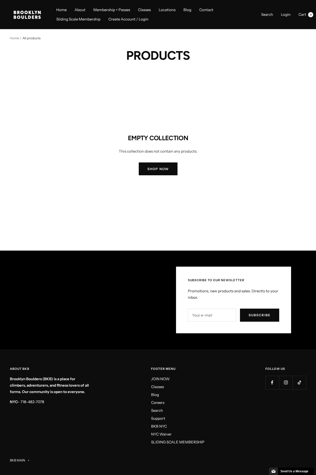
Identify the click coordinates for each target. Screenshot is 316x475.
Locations (167, 9)
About (80, 9)
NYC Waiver (161, 434)
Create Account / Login (128, 19)
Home (61, 9)
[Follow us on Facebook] (272, 382)
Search (267, 14)
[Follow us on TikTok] (299, 382)
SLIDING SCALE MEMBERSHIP (177, 442)
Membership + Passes (111, 9)
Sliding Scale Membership (78, 19)
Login (286, 14)
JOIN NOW (160, 378)
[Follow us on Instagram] (286, 382)
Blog (187, 9)
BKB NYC (159, 426)
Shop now (158, 169)
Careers (157, 402)
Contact (206, 9)
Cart (305, 14)
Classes (144, 9)
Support (158, 418)
